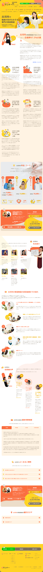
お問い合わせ (39, 3)
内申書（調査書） (36, 427)
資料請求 (32, 3)
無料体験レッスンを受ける (24, 3)
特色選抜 (16, 427)
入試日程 (26, 427)
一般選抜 (6, 427)
